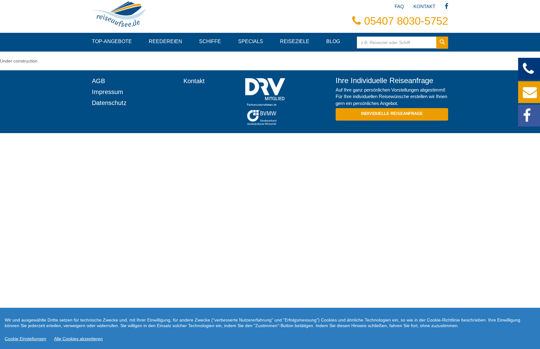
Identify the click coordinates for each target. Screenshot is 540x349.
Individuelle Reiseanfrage (392, 113)
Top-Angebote (112, 41)
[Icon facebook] (446, 6)
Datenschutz (109, 102)
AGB (98, 80)
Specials (250, 41)
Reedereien (165, 41)
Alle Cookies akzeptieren (78, 338)
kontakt (424, 6)
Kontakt (194, 80)
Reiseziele (294, 41)
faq (399, 6)
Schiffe (210, 41)
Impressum (107, 91)
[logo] (285, 89)
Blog (333, 41)
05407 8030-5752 (404, 21)
